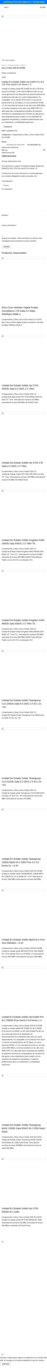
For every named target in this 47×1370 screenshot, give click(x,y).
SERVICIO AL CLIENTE (10, 1310)
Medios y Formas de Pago (11, 1329)
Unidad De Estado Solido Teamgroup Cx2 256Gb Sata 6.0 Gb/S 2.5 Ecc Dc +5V (22, 703)
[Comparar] (4, 303)
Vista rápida (4, 332)
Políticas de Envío (8, 1325)
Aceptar (5, 1364)
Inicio (4, 65)
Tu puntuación (7, 181)
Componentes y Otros (16, 65)
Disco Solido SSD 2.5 (27, 394)
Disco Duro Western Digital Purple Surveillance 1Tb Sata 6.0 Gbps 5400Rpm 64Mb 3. (20, 311)
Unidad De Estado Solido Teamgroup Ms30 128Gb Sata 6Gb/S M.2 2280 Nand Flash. (23, 1128)
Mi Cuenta (5, 1314)
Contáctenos (6, 1318)
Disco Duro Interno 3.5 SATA (30, 319)
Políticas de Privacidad (9, 1321)
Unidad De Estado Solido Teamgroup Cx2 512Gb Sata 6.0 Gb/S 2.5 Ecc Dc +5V (22, 781)
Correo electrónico (9, 225)
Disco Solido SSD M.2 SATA (30, 1137)
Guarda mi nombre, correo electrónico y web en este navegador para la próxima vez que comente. (22, 239)
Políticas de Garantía (9, 1333)
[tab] (16, 145)
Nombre (5, 215)
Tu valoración (7, 189)
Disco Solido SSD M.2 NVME (13, 68)
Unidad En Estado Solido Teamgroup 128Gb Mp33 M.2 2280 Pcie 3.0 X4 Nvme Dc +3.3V (21, 862)
